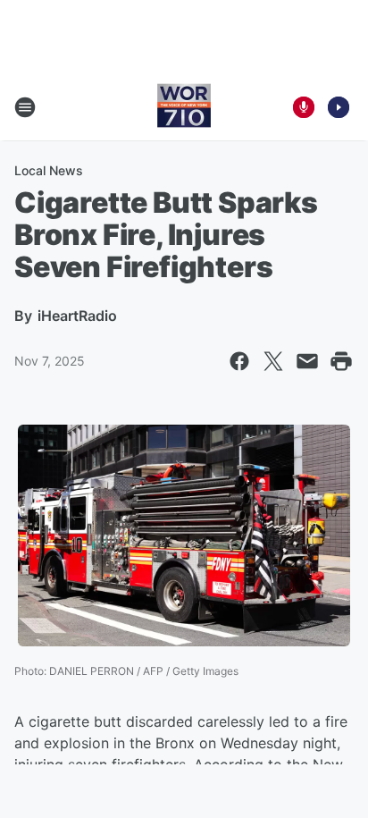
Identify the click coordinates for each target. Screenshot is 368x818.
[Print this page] (341, 361)
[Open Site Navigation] (25, 107)
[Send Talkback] (303, 107)
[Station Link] (184, 107)
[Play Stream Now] (338, 107)
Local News (48, 170)
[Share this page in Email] (307, 361)
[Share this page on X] (273, 361)
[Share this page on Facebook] (239, 361)
